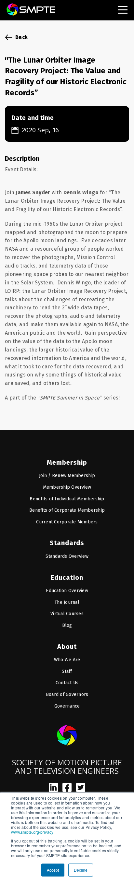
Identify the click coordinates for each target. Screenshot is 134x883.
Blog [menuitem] (67, 625)
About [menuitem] (67, 646)
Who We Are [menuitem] (67, 659)
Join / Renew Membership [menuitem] (67, 475)
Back (21, 37)
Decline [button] (80, 870)
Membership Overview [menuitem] (67, 487)
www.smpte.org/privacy (32, 831)
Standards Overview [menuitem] (67, 556)
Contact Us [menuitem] (67, 683)
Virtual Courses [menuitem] (67, 613)
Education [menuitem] (67, 577)
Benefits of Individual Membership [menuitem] (67, 499)
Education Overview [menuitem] (67, 590)
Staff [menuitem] (67, 671)
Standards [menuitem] (67, 543)
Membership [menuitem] (67, 462)
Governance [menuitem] (67, 706)
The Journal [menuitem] (67, 602)
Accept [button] (53, 870)
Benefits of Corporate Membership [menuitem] (67, 510)
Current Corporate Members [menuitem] (67, 522)
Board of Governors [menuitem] (67, 694)
